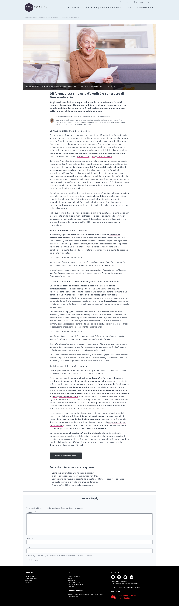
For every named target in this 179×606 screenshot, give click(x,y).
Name (30, 539)
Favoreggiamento (118, 122)
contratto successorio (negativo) (68, 170)
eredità (59, 276)
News (70, 578)
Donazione (107, 122)
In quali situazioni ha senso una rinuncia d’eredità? (75, 476)
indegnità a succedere (102, 156)
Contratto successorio (95, 122)
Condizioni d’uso (73, 597)
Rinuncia (73, 124)
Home (27, 18)
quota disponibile (72, 250)
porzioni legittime (118, 141)
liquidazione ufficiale (69, 442)
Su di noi (71, 587)
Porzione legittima (62, 124)
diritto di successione (99, 240)
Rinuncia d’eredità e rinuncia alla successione (72, 485)
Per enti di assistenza (75, 585)
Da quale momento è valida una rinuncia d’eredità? (75, 482)
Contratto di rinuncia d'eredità (75, 122)
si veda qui (113, 150)
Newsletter (72, 580)
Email (29, 547)
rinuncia (108, 413)
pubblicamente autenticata (95, 304)
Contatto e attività (74, 576)
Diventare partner (74, 582)
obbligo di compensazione (65, 396)
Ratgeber (33, 18)
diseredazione (83, 156)
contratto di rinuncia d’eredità (92, 173)
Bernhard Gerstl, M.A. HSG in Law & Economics (75, 117)
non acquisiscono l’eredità (75, 243)
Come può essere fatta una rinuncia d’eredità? (73, 473)
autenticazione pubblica (91, 120)
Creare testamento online (66, 455)
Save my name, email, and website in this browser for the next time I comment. (60, 556)
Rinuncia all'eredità (84, 124)
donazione (87, 384)
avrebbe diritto (92, 135)
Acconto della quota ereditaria (71, 120)
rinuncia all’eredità (81, 222)
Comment (31, 512)
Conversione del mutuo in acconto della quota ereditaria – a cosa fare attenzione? (89, 479)
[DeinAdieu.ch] (36, 7)
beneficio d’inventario (117, 439)
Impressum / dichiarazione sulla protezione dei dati (86, 595)
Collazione (105, 120)
